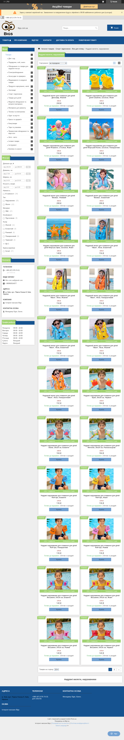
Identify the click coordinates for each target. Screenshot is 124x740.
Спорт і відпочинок (63, 49)
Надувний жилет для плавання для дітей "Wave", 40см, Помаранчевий (101, 296)
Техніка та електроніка (16, 112)
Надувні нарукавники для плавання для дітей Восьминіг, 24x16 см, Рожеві (59, 646)
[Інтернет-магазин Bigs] (8, 28)
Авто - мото (12, 137)
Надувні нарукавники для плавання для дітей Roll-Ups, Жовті (102, 496)
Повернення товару (88, 40)
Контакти (47, 40)
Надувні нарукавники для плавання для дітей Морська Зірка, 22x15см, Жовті (59, 246)
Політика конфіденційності (79, 723)
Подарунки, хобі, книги (16, 62)
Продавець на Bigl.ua (62, 721)
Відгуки (35, 40)
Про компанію (20, 40)
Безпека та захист (15, 149)
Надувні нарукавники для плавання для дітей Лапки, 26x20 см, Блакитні (59, 446)
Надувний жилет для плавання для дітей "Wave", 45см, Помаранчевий (59, 396)
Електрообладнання (15, 72)
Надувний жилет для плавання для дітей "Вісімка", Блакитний (101, 196)
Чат (115, 734)
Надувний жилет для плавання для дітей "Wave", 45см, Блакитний (59, 346)
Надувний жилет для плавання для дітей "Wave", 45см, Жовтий (101, 346)
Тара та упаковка (14, 127)
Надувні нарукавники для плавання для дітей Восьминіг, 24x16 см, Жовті (102, 596)
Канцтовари (12, 123)
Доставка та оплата (65, 40)
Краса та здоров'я (15, 119)
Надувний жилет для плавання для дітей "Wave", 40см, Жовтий (59, 296)
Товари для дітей (14, 98)
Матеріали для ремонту (17, 108)
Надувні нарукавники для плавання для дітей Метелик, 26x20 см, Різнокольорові (102, 446)
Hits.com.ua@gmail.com (14, 280)
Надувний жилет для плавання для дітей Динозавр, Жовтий (59, 97)
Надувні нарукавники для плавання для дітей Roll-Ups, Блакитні (59, 496)
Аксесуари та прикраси (16, 76)
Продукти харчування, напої (18, 86)
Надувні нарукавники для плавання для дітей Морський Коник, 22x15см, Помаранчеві (101, 147)
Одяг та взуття (13, 116)
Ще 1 (7, 244)
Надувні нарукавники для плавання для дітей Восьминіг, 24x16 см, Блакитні (59, 596)
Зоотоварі (12, 90)
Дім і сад (11, 58)
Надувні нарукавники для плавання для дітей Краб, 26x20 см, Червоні (102, 396)
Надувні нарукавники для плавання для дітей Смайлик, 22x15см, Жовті (101, 97)
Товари (5, 40)
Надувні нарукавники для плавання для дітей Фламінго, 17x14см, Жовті (59, 147)
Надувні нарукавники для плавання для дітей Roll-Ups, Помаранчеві (59, 546)
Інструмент (12, 145)
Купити (58, 110)
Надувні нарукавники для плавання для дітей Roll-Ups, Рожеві (102, 546)
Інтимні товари (13, 141)
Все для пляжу (78, 49)
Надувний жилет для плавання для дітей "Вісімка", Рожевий (59, 196)
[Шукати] (96, 28)
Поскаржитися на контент (60, 723)
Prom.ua (73, 719)
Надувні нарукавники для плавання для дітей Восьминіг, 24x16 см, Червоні (102, 646)
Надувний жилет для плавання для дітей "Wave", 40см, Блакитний (101, 246)
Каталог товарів (48, 49)
